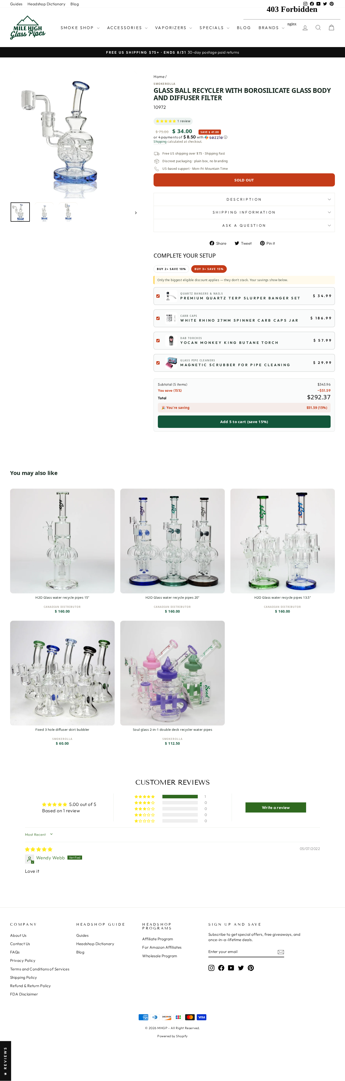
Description (244, 199)
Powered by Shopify (172, 1036)
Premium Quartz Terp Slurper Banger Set (240, 298)
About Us (18, 935)
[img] (38, 849)
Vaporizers (171, 27)
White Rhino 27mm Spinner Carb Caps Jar (239, 320)
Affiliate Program (157, 939)
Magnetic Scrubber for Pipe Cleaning (235, 365)
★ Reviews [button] (5, 1061)
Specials (213, 27)
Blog (74, 4)
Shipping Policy (23, 977)
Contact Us (20, 943)
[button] (166, 121)
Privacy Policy (22, 960)
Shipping (160, 142)
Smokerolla (165, 84)
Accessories (125, 27)
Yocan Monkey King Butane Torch (229, 342)
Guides (16, 4)
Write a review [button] (276, 807)
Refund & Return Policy (30, 985)
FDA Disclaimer (24, 994)
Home (159, 76)
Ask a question (244, 225)
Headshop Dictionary (47, 4)
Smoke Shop (78, 27)
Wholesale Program (159, 955)
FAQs (15, 952)
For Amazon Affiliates (161, 947)
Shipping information (244, 212)
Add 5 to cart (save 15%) (244, 421)
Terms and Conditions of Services (39, 969)
